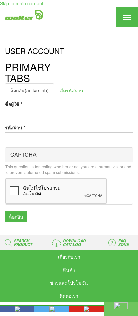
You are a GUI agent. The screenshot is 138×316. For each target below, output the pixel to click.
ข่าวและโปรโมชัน (69, 282)
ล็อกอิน (29, 90)
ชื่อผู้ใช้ (13, 104)
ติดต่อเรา (69, 295)
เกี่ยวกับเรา (69, 256)
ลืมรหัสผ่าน (71, 90)
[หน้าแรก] (23, 15)
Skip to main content (21, 3)
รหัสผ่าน (15, 127)
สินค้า (69, 269)
